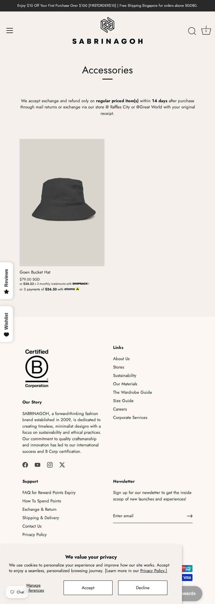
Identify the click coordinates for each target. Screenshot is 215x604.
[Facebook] (25, 464)
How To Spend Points (41, 501)
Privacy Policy (34, 534)
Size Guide (123, 401)
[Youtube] (37, 464)
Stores (118, 367)
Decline (142, 588)
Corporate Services (130, 417)
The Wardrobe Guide (132, 392)
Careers (120, 409)
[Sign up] (190, 516)
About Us (121, 359)
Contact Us (31, 526)
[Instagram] (50, 464)
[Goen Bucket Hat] (62, 202)
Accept (88, 588)
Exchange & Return (39, 509)
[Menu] (10, 30)
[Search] (192, 31)
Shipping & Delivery (40, 518)
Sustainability (124, 375)
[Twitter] (62, 464)
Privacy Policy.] (153, 571)
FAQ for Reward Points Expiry (49, 492)
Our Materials (125, 384)
